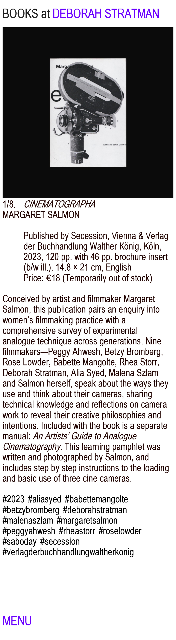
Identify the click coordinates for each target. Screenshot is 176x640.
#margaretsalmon (87, 520)
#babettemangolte (96, 499)
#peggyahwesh (29, 531)
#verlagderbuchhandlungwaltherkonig (68, 552)
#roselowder (120, 531)
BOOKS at (26, 13)
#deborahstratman (95, 510)
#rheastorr (77, 531)
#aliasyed (45, 499)
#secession (60, 541)
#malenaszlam (28, 520)
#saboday (20, 541)
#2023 (13, 499)
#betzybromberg (31, 510)
